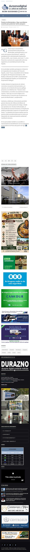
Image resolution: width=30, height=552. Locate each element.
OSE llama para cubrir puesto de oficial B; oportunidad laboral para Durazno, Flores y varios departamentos (16, 489)
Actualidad (12, 349)
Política (9, 352)
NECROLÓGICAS (9, 1)
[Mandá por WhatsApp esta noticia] (2, 161)
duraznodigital (5, 27)
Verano (19, 352)
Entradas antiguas (23, 207)
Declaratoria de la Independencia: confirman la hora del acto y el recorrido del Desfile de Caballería (17, 494)
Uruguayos (25, 349)
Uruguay (3, 19)
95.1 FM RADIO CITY (7, 430)
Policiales (4, 352)
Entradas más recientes (7, 207)
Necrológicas (18, 349)
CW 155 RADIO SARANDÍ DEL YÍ (9, 437)
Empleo (14, 352)
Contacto (3, 1)
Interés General (5, 349)
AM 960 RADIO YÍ (6, 434)
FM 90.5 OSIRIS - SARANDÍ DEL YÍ (9, 441)
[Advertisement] (15, 143)
